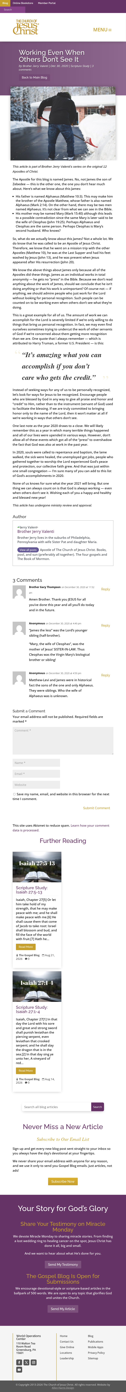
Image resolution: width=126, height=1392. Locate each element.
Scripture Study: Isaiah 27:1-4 (32, 1009)
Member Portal (47, 3)
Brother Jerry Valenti (35, 66)
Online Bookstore (23, 3)
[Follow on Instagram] (34, 1362)
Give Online (67, 1347)
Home (63, 1336)
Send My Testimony (63, 1265)
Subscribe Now (62, 1181)
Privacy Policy (96, 1353)
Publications (95, 1341)
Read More (26, 946)
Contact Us (67, 1341)
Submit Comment (96, 808)
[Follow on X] (26, 1362)
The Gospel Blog (29, 955)
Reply (105, 589)
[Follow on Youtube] (19, 1370)
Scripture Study (80, 66)
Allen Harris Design (63, 1387)
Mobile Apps (95, 1347)
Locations (66, 1353)
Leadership (67, 1358)
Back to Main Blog (34, 77)
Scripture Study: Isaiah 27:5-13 (32, 889)
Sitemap (93, 1358)
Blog (5, 3)
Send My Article (63, 1309)
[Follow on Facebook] (19, 1362)
